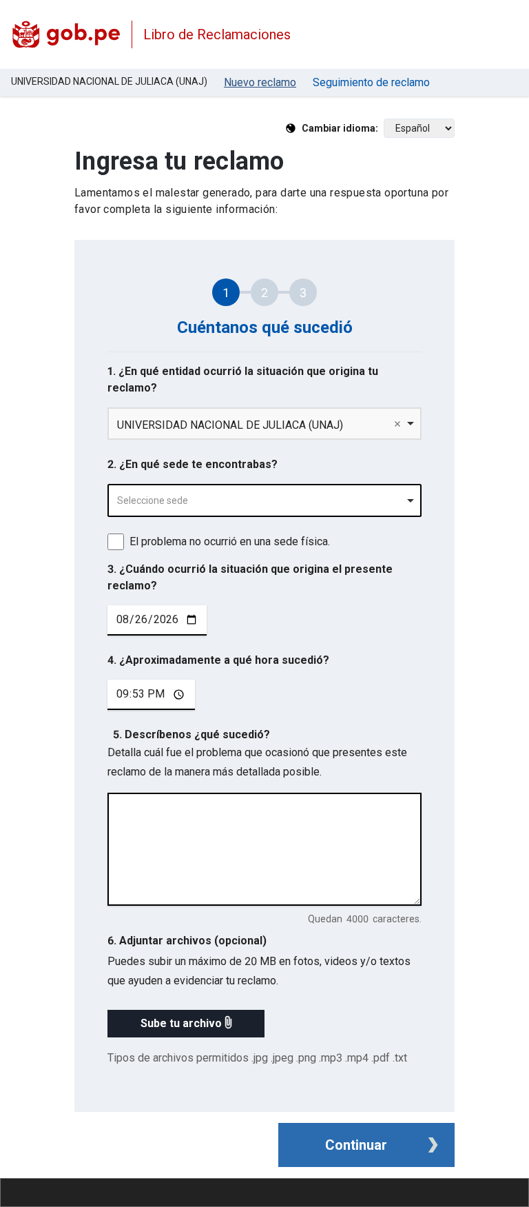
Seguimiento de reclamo (371, 82)
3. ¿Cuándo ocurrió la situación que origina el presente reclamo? (250, 577)
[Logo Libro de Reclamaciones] (66, 34)
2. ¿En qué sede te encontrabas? (192, 464)
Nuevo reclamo (260, 82)
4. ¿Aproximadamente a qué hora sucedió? (218, 660)
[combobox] (264, 500)
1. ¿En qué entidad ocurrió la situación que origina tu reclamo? (242, 379)
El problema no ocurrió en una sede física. (229, 541)
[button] (185, 1023)
